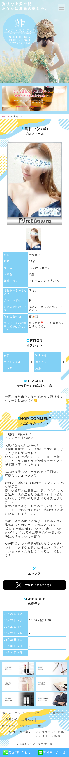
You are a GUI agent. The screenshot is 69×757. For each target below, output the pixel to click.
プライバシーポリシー (26, 726)
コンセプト (23, 713)
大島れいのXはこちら (39, 585)
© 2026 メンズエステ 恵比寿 (34, 744)
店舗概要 (27, 719)
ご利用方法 (57, 713)
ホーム (7, 713)
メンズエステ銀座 (48, 735)
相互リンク (10, 719)
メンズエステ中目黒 (49, 732)
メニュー (40, 713)
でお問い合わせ (19, 752)
